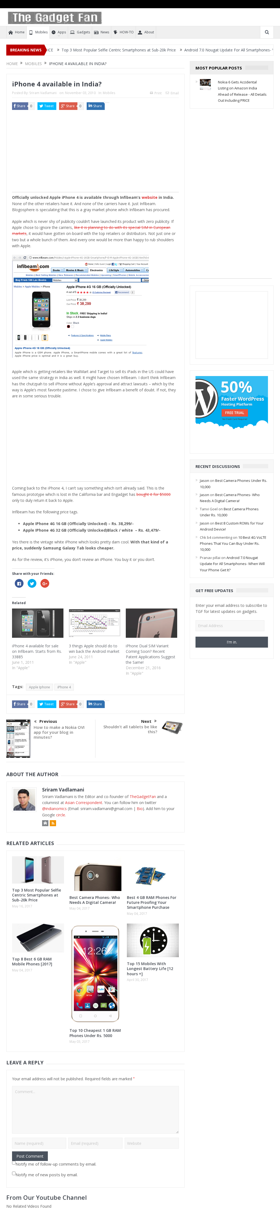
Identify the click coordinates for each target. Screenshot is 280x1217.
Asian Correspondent (83, 802)
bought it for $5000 (153, 494)
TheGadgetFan (143, 796)
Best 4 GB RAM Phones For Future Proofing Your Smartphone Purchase (151, 902)
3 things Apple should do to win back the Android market (94, 648)
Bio (140, 808)
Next (146, 721)
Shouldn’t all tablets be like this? (130, 729)
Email (175, 93)
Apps (62, 32)
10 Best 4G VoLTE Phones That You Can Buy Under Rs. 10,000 (233, 543)
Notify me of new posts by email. (47, 1174)
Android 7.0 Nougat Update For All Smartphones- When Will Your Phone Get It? (232, 563)
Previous (48, 721)
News (105, 32)
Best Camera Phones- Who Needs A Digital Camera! (94, 900)
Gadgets (83, 32)
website (150, 197)
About (149, 32)
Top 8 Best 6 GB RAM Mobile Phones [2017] (32, 961)
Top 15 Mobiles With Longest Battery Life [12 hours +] (150, 968)
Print (158, 93)
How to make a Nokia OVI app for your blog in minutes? (59, 732)
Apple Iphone (39, 687)
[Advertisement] (95, 153)
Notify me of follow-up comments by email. (56, 1164)
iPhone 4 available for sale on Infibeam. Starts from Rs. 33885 (37, 651)
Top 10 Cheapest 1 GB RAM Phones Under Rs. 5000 (95, 1033)
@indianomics (54, 808)
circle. (61, 814)
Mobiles (41, 32)
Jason (204, 480)
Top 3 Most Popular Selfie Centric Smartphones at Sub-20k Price (92, 50)
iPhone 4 (64, 687)
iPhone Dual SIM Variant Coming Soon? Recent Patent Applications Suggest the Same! (150, 654)
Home (20, 32)
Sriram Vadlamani (43, 93)
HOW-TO (127, 32)
